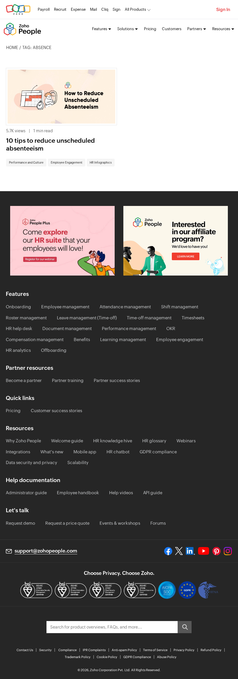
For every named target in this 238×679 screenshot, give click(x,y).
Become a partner (24, 380)
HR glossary (154, 440)
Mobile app (84, 451)
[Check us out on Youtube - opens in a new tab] (203, 551)
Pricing (150, 29)
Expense (78, 9)
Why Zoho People (23, 440)
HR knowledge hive (112, 440)
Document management (67, 328)
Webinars (186, 440)
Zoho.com (18, 9)
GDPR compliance (158, 451)
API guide (152, 492)
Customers (171, 29)
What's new (51, 451)
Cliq (104, 9)
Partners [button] (194, 29)
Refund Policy (211, 650)
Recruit (60, 9)
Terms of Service (155, 650)
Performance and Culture (26, 162)
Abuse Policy (166, 657)
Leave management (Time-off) (87, 317)
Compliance (67, 650)
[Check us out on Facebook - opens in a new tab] (168, 551)
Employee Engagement (66, 162)
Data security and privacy (31, 462)
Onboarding (18, 306)
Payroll (44, 9)
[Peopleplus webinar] (62, 241)
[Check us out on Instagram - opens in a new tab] (227, 551)
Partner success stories (117, 380)
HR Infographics (101, 162)
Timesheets (193, 317)
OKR (170, 328)
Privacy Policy (184, 650)
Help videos (121, 492)
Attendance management (125, 306)
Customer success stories (56, 410)
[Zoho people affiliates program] (175, 241)
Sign (116, 9)
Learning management (123, 339)
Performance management (129, 328)
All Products (135, 9)
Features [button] (99, 29)
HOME (12, 47)
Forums (158, 523)
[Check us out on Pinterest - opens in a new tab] (216, 551)
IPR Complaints (94, 650)
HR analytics (18, 350)
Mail (93, 9)
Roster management (26, 317)
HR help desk (19, 328)
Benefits (82, 339)
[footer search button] (185, 627)
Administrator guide (26, 492)
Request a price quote (67, 523)
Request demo (20, 523)
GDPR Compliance (137, 657)
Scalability (78, 462)
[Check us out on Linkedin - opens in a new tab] (190, 551)
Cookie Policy (107, 657)
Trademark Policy (78, 657)
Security (45, 650)
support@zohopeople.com (46, 551)
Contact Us (25, 650)
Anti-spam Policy (124, 650)
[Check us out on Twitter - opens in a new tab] (179, 551)
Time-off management (149, 317)
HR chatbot (118, 451)
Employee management (65, 306)
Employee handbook (78, 492)
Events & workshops (120, 523)
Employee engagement (179, 339)
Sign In (223, 9)
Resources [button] (221, 29)
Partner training (68, 380)
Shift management (179, 306)
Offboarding (53, 350)
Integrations (18, 451)
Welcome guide (67, 440)
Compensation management (35, 339)
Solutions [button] (125, 29)
